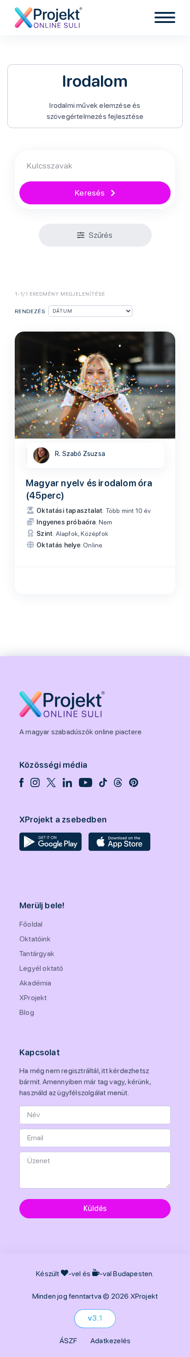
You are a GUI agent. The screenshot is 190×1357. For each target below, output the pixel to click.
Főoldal (30, 924)
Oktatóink (35, 939)
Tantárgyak (36, 953)
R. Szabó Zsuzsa (80, 454)
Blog (26, 1012)
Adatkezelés (110, 1340)
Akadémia (35, 983)
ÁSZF (68, 1340)
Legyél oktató (41, 968)
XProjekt (33, 997)
